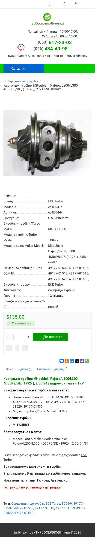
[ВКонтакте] (61, 361)
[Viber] (82, 361)
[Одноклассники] (67, 361)
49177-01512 (44, 508)
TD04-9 (67, 503)
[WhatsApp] (87, 361)
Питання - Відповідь (52, 369)
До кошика (52, 337)
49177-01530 (23, 513)
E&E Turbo (52, 503)
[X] (77, 361)
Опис (9, 369)
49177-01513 (65, 508)
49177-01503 (23, 508)
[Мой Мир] (72, 361)
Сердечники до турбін (23, 81)
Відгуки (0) (25, 369)
